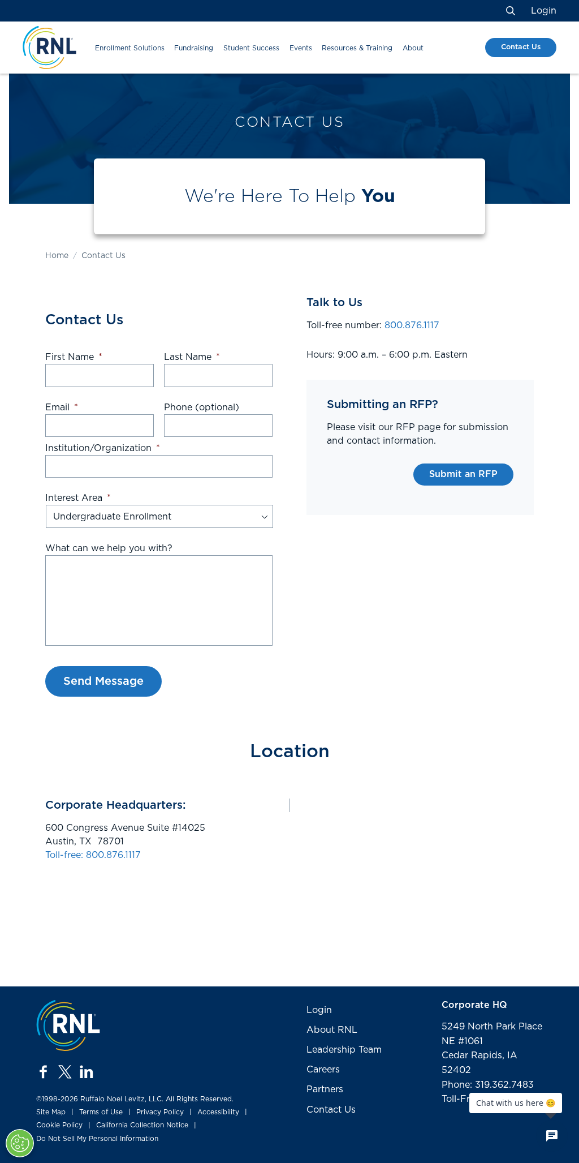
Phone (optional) (201, 407)
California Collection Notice (142, 1125)
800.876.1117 (411, 325)
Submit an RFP (463, 474)
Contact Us (521, 47)
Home (56, 256)
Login (543, 10)
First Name (73, 357)
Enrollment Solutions (130, 48)
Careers (323, 1069)
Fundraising (193, 48)
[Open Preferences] (20, 1143)
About (413, 48)
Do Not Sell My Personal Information (97, 1138)
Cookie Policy (59, 1125)
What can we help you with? (108, 548)
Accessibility (218, 1112)
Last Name (192, 357)
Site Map (51, 1112)
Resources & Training (357, 48)
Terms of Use (101, 1112)
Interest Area (78, 498)
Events (301, 48)
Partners (324, 1089)
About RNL (331, 1030)
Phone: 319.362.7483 (488, 1084)
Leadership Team (344, 1049)
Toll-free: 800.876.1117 (93, 855)
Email (61, 407)
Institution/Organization (102, 448)
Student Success (251, 48)
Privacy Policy (160, 1112)
